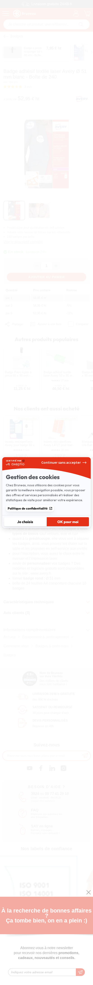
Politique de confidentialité (28, 508)
